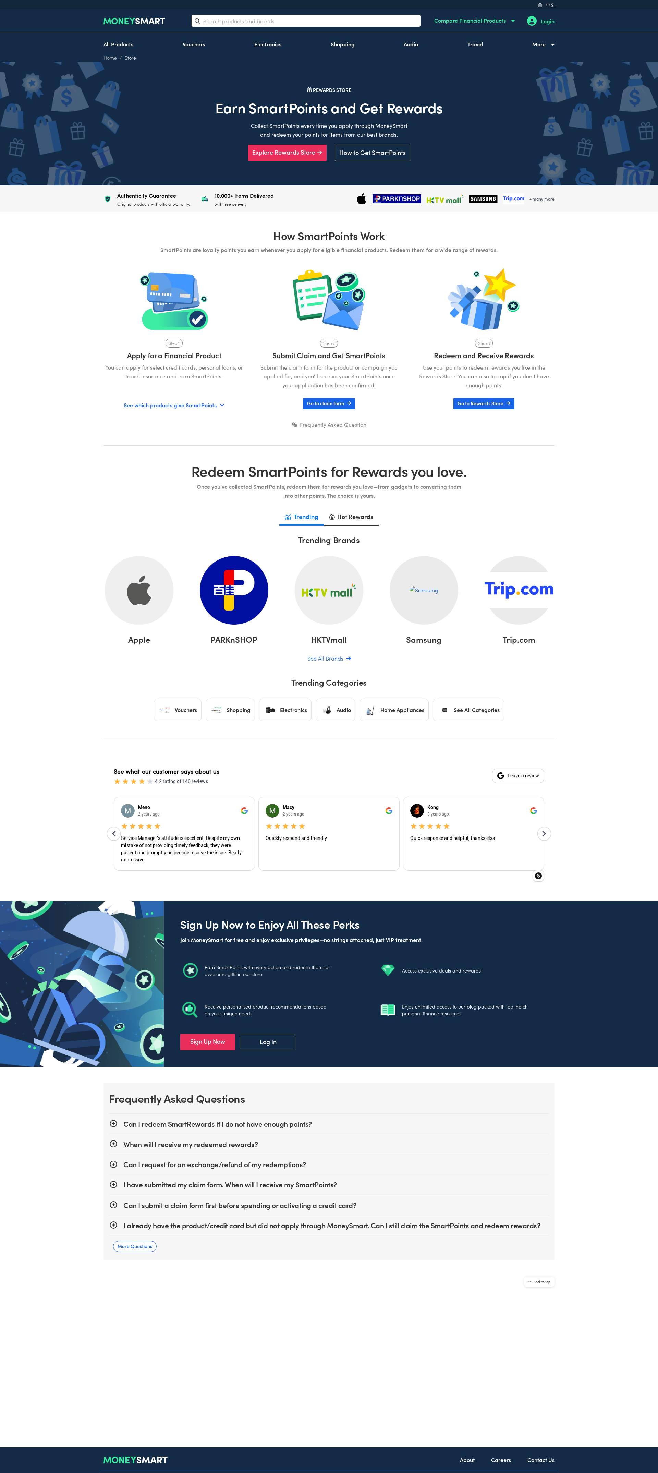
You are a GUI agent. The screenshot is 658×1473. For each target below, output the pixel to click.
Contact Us (541, 1459)
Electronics (267, 44)
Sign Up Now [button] (207, 1041)
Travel (475, 44)
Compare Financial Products (470, 20)
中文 (550, 5)
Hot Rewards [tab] (355, 516)
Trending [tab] (306, 516)
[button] (329, 403)
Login (548, 21)
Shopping (343, 44)
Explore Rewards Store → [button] (287, 152)
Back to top (541, 1281)
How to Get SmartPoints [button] (372, 152)
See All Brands (326, 658)
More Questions (135, 1246)
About (467, 1459)
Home (110, 57)
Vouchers (194, 44)
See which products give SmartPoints (170, 405)
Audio (411, 44)
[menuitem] (474, 21)
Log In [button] (268, 1041)
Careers (501, 1459)
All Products (118, 44)
